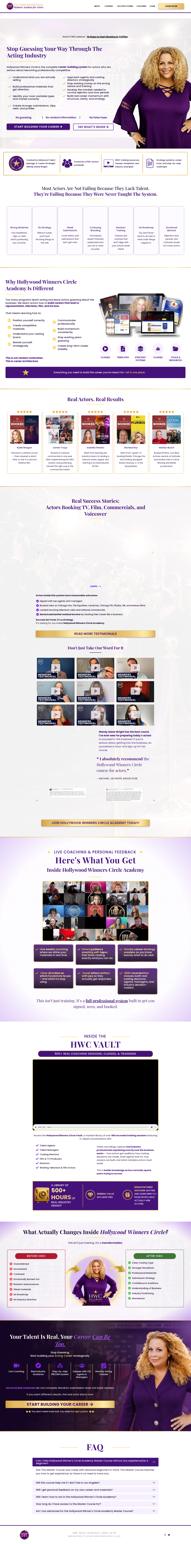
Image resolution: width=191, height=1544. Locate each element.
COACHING (141, 6)
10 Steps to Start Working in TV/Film (107, 36)
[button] (38, 552)
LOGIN (152, 6)
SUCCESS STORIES (125, 6)
